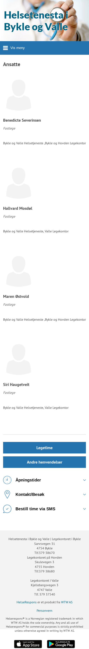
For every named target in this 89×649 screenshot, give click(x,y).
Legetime (44, 447)
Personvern (44, 610)
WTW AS (67, 602)
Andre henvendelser (44, 462)
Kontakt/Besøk (30, 494)
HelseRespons (27, 602)
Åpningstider (28, 480)
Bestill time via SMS (35, 509)
